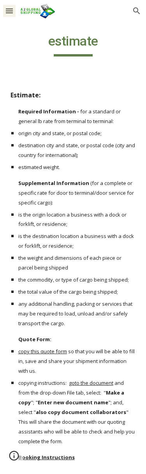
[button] (9, 10)
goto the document (91, 382)
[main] (73, 45)
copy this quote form (42, 351)
